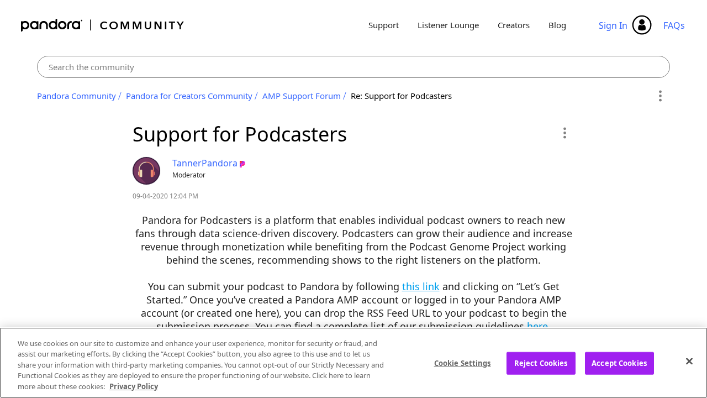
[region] (353, 362)
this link (421, 286)
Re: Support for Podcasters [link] (401, 95)
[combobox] (354, 67)
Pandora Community (103, 25)
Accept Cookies (619, 363)
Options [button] (660, 96)
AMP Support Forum (301, 95)
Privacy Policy (133, 386)
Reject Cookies (541, 363)
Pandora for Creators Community (189, 95)
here (537, 326)
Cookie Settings (462, 363)
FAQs (674, 25)
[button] (564, 132)
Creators (514, 24)
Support (383, 24)
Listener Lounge (448, 24)
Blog (557, 24)
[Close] (689, 361)
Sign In (613, 25)
